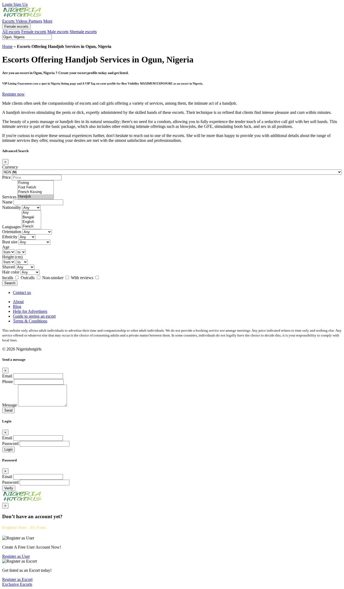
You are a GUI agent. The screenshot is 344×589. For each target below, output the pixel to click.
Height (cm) (12, 257)
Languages (11, 227)
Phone (7, 381)
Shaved (8, 267)
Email (7, 376)
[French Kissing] (35, 192)
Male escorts (58, 31)
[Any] (31, 213)
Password (10, 443)
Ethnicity (9, 236)
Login (7, 4)
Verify (8, 488)
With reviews (82, 277)
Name (7, 202)
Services (9, 197)
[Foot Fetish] (35, 187)
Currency (10, 167)
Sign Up (20, 4)
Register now (13, 94)
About (18, 301)
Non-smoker (53, 277)
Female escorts (16, 26)
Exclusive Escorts (17, 584)
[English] (31, 222)
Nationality (11, 207)
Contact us (22, 292)
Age (5, 247)
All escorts (11, 31)
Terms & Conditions (30, 321)
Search (9, 283)
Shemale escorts (83, 31)
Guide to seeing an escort (34, 316)
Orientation (11, 231)
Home (7, 46)
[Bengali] (31, 217)
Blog (17, 306)
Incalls (8, 277)
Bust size (9, 242)
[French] (31, 226)
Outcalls (28, 277)
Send (8, 410)
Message (9, 405)
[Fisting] (35, 183)
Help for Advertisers (30, 311)
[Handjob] (35, 196)
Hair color (10, 272)
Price (6, 177)
